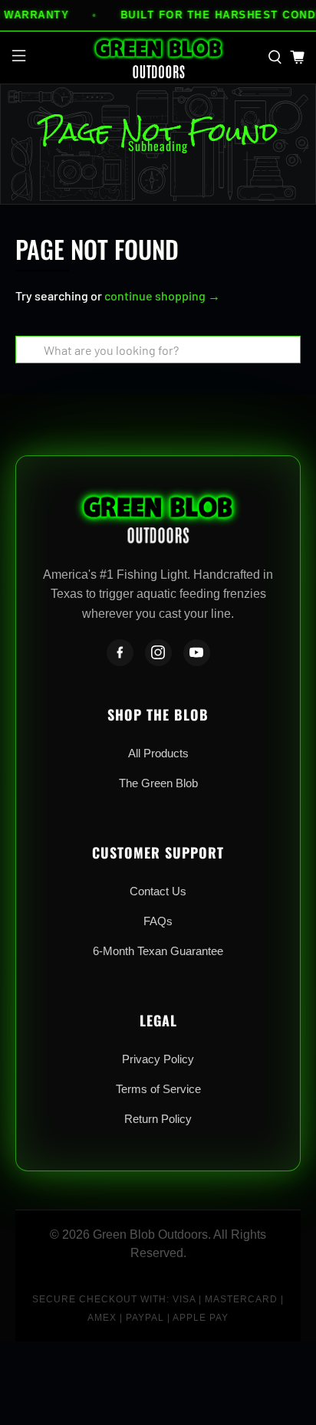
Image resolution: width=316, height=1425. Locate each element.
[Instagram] (158, 652)
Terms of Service (158, 1088)
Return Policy (158, 1118)
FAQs (158, 921)
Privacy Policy (158, 1058)
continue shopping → (162, 295)
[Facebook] (120, 652)
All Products (158, 753)
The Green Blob (158, 783)
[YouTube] (196, 652)
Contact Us (158, 891)
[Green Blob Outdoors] (158, 57)
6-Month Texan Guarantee (158, 950)
